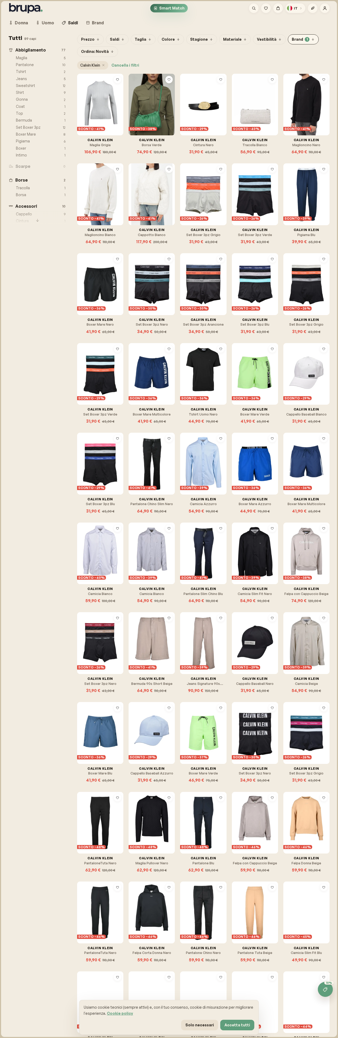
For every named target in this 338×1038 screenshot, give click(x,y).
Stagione (199, 39)
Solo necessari (199, 1025)
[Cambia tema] (312, 8)
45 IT (101, 559)
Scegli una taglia (103, 123)
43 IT (152, 559)
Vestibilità (266, 39)
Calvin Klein (90, 65)
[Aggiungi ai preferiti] (117, 79)
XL (113, 110)
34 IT (151, 993)
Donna (21, 22)
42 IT (100, 552)
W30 (161, 455)
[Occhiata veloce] (117, 88)
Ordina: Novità (95, 51)
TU (137, 110)
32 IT (139, 993)
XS (85, 110)
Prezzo (88, 39)
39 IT (100, 545)
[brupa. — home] (25, 8)
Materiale (232, 39)
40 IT (87, 552)
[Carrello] (278, 8)
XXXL (313, 649)
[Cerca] (254, 8)
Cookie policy (120, 1013)
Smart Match (172, 8)
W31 (138, 462)
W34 (139, 470)
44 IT (87, 559)
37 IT (87, 545)
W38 (190, 649)
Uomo (48, 22)
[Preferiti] (266, 8)
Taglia (140, 39)
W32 (149, 462)
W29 (150, 455)
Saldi (73, 22)
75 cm (191, 110)
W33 (161, 462)
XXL (302, 649)
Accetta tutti (237, 1025)
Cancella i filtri (125, 65)
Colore (168, 39)
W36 (138, 455)
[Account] (325, 8)
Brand (98, 22)
